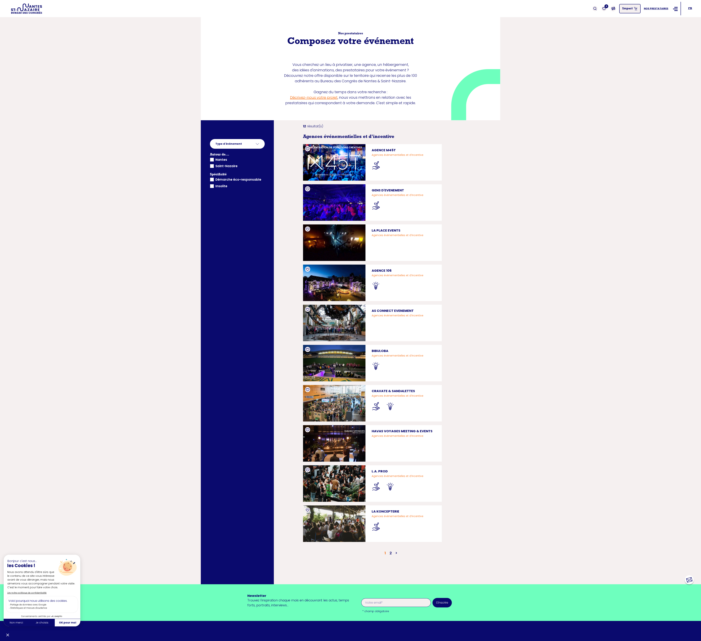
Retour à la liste (222, 136)
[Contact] (613, 8)
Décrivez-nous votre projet (314, 97)
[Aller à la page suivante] (396, 553)
